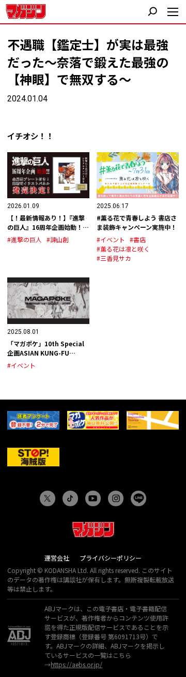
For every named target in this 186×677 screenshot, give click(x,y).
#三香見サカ (114, 258)
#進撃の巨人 (24, 239)
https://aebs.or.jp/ (76, 664)
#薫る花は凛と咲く (123, 248)
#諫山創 (58, 239)
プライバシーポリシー (111, 557)
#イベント (111, 239)
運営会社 (56, 557)
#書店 (138, 239)
